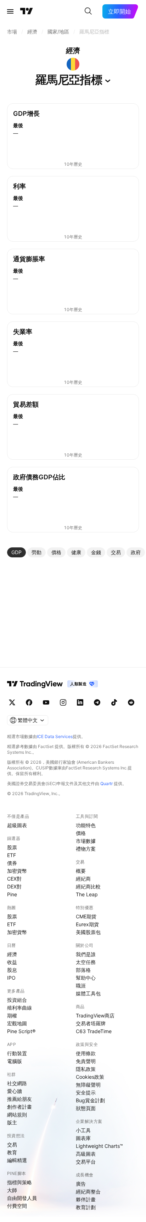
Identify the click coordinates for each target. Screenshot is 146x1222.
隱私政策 (86, 1069)
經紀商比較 (88, 886)
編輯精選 (17, 1160)
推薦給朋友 (19, 1099)
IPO (11, 978)
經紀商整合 (88, 1192)
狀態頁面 (86, 1108)
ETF (11, 855)
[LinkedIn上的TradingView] (80, 702)
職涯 (81, 986)
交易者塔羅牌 (91, 1023)
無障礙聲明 (88, 1085)
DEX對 (14, 886)
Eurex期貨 (87, 924)
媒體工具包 (88, 993)
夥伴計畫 (86, 1199)
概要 (81, 871)
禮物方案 (86, 849)
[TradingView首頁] (26, 11)
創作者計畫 (19, 1107)
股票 (12, 847)
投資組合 (17, 1000)
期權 (12, 1015)
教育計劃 (86, 1207)
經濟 (12, 954)
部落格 (83, 970)
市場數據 (86, 841)
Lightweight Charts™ (99, 1146)
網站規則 (17, 1115)
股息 (12, 970)
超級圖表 (17, 825)
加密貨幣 (17, 871)
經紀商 (83, 879)
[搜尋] (88, 11)
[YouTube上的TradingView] (46, 702)
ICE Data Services (55, 736)
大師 (12, 1190)
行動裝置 (17, 1053)
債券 (12, 863)
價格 (81, 833)
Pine (12, 894)
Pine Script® (21, 1031)
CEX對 (14, 879)
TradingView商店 (95, 1015)
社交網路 (17, 1083)
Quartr (106, 783)
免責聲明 (86, 1061)
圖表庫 (83, 1138)
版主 (12, 1122)
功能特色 (86, 825)
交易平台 (86, 1162)
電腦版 (14, 1061)
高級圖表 (86, 1154)
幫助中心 (86, 978)
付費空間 (17, 1206)
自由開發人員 (22, 1198)
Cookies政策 (90, 1077)
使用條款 (86, 1053)
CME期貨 (86, 916)
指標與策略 (19, 1182)
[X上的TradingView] (12, 702)
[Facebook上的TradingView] (29, 702)
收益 (12, 962)
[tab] (16, 552)
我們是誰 (86, 954)
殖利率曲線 (19, 1008)
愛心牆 (14, 1091)
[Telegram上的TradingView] (97, 702)
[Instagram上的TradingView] (63, 702)
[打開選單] (10, 11)
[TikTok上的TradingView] (114, 702)
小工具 (83, 1130)
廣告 (81, 1184)
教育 (12, 1152)
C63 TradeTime (94, 1031)
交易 (12, 1144)
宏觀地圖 (17, 1023)
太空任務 (86, 962)
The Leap (87, 894)
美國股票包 (88, 932)
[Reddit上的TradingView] (131, 702)
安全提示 (86, 1092)
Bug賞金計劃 (90, 1100)
